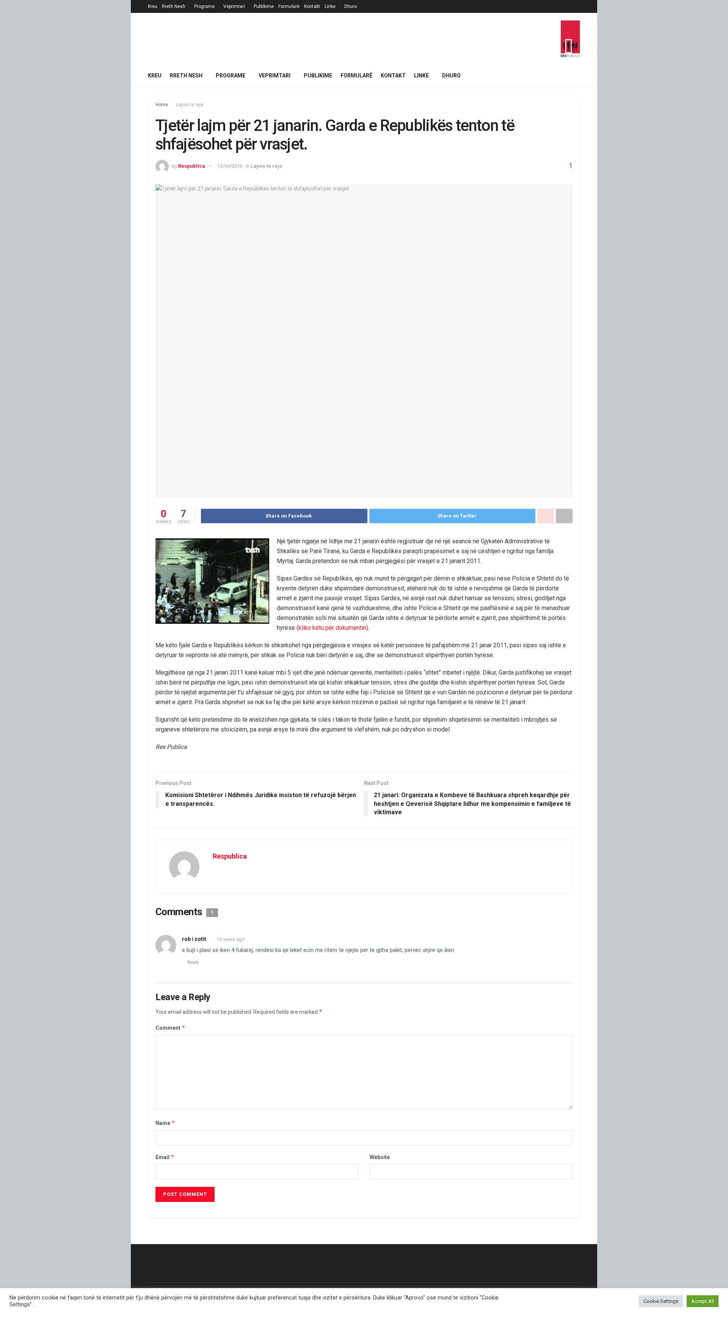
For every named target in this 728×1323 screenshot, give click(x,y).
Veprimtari (234, 6)
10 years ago (230, 939)
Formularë (289, 6)
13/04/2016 (229, 166)
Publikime (264, 6)
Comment (170, 1027)
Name (165, 1122)
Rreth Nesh (173, 6)
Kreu (152, 6)
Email (164, 1157)
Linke (330, 6)
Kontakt (312, 6)
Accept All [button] (702, 1301)
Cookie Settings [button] (660, 1301)
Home (161, 104)
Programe (204, 6)
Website (380, 1157)
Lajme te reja (189, 104)
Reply (193, 962)
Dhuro (350, 6)
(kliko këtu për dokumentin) (332, 627)
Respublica (191, 166)
